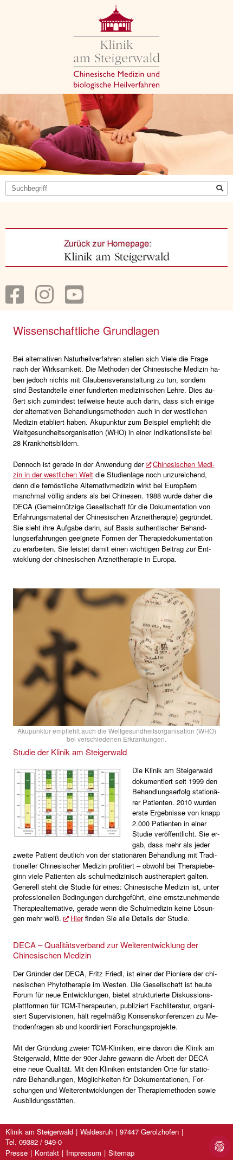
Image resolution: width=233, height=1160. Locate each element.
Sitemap (121, 1153)
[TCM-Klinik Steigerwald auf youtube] (74, 299)
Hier (76, 918)
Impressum (83, 1153)
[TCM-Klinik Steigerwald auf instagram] (44, 299)
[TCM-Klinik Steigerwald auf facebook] (14, 299)
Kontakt (47, 1153)
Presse (16, 1153)
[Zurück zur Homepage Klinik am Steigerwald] (116, 249)
